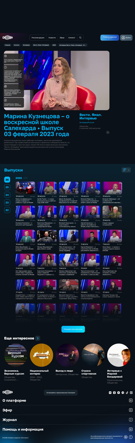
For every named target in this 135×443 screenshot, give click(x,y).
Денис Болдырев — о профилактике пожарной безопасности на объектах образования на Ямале (68, 201)
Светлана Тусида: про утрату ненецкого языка (111, 295)
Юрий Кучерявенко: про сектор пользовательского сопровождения (90, 296)
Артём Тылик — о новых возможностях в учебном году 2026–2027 (46, 200)
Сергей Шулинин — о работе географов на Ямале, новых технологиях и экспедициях (90, 225)
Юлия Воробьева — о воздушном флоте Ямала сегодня (24, 248)
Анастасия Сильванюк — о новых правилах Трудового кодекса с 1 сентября (46, 273)
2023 (54, 45)
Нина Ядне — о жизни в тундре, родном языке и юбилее (111, 248)
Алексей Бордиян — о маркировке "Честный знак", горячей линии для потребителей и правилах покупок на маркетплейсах (25, 322)
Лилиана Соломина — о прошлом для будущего (24, 223)
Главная (7, 45)
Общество (83, 126)
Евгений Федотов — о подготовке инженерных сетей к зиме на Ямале (90, 200)
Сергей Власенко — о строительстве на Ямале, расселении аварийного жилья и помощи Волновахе (89, 250)
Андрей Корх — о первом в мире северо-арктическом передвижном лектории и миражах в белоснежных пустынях (25, 298)
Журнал (10, 419)
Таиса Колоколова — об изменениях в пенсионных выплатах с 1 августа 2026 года (90, 273)
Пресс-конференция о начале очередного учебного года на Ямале (24, 200)
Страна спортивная (88, 372)
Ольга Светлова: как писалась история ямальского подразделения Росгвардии (110, 274)
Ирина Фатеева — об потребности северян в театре (67, 320)
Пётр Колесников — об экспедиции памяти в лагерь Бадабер (67, 248)
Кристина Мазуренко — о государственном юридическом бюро (46, 224)
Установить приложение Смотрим (60, 393)
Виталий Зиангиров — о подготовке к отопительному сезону (67, 224)
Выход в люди (64, 370)
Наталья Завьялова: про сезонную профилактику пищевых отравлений (68, 272)
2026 (25, 178)
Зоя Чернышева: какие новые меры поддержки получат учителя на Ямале (25, 272)
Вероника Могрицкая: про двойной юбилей (90, 319)
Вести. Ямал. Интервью (41, 45)
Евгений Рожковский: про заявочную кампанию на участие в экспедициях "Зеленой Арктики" (46, 321)
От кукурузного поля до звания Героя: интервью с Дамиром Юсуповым (46, 296)
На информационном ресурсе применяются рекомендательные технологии (106, 437)
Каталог (16, 45)
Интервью (26, 45)
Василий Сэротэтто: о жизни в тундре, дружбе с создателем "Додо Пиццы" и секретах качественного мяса (68, 298)
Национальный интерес (39, 372)
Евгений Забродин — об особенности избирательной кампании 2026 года (112, 201)
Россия (91, 122)
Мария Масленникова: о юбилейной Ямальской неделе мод (111, 320)
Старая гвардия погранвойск (108, 223)
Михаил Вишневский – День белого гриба (45, 247)
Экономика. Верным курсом (14, 372)
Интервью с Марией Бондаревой (114, 373)
